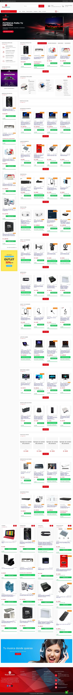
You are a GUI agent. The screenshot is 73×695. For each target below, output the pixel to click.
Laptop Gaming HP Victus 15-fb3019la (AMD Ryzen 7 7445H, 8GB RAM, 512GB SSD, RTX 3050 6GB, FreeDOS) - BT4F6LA (65, 352)
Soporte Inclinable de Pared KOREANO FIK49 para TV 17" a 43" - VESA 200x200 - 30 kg (26, 254)
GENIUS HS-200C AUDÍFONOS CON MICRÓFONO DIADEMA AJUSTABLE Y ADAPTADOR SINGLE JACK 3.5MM (39, 318)
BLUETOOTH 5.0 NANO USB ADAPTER (25, 473)
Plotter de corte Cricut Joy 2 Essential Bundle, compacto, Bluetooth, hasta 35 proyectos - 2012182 (9, 160)
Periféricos (34, 679)
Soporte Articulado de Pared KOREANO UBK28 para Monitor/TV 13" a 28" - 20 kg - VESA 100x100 (39, 254)
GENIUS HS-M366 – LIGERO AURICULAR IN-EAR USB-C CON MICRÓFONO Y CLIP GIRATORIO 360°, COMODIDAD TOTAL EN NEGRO (65, 319)
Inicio (20, 11)
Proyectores (66, 93)
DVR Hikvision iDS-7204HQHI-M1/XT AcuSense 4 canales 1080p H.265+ (25, 507)
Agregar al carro (10, 116)
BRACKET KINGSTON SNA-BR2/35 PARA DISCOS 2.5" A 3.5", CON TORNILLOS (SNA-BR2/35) (25, 156)
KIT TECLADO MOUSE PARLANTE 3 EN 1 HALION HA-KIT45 (38, 189)
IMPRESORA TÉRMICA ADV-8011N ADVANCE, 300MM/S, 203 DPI (38, 287)
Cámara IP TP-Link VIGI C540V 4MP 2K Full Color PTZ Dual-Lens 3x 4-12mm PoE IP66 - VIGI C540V (38, 506)
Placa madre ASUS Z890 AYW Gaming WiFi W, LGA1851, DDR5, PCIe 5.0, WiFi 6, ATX (9, 210)
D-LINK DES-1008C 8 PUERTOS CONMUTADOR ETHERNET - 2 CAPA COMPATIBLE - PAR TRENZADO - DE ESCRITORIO (65, 474)
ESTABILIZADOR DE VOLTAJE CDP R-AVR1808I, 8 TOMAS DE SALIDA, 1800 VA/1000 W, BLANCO (65, 417)
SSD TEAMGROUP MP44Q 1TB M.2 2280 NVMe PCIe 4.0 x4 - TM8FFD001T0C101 (8, 135)
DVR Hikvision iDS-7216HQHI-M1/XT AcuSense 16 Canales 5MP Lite (65, 507)
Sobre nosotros (46, 673)
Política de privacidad (48, 678)
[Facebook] (8, 686)
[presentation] (4, 26)
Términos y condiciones (48, 679)
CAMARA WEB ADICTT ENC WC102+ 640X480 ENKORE (64, 254)
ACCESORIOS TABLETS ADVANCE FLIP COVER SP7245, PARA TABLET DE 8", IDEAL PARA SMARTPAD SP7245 (8, 622)
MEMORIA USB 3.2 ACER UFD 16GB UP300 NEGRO (65, 155)
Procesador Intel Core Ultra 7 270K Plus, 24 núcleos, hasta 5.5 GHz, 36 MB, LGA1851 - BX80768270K (9, 235)
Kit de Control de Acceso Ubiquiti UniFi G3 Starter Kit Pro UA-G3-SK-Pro (52, 506)
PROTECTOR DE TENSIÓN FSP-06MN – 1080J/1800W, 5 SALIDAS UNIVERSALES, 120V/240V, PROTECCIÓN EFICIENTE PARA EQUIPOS (38, 418)
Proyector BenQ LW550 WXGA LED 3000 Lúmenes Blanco (38, 221)
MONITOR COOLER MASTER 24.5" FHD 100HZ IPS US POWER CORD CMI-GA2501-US (25, 384)
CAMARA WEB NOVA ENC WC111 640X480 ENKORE (51, 254)
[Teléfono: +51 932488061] (56, 680)
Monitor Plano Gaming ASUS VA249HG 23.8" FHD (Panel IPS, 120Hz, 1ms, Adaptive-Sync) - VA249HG (39, 384)
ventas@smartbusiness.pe (63, 684)
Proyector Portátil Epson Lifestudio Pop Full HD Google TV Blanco (51, 221)
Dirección (45, 674)
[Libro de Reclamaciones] (56, 687)
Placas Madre (31, 87)
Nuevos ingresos (29, 11)
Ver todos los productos (11, 247)
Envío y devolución (47, 681)
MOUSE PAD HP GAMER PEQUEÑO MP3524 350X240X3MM (64, 189)
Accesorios (34, 673)
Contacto (23, 11)
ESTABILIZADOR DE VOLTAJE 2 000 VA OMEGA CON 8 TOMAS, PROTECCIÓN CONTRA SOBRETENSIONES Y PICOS (26, 418)
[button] (9, 11)
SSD (30, 93)
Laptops (33, 676)
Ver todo (46, 71)
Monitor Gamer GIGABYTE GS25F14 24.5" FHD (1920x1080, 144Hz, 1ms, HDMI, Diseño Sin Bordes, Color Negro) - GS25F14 (52, 385)
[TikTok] (12, 686)
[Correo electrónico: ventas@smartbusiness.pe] (56, 683)
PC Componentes (35, 674)
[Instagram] (10, 686)
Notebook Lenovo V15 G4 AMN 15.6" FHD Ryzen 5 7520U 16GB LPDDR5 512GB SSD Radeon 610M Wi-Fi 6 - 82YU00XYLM (25, 123)
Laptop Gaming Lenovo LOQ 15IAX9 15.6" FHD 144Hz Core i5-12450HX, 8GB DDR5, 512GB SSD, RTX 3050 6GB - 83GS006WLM (39, 352)
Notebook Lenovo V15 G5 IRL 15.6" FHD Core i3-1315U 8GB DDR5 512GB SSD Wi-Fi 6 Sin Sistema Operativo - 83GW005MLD (65, 123)
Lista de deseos (65, 1)
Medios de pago (23, 674)
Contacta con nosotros (48, 676)
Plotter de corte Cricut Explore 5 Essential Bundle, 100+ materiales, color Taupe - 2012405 (9, 185)
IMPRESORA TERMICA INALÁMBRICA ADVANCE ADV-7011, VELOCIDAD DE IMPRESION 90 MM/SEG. (52, 287)
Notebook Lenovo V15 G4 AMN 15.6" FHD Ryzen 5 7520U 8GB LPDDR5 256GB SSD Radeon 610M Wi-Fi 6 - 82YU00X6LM (52, 123)
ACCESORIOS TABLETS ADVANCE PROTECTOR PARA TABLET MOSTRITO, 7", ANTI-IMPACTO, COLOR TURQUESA (8, 596)
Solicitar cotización (9, 140)
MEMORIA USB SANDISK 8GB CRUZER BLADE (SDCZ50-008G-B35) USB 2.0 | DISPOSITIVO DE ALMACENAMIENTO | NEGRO (39, 156)
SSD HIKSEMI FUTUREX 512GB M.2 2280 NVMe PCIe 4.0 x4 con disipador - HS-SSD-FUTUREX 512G (9, 110)
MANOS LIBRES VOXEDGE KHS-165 (51, 318)
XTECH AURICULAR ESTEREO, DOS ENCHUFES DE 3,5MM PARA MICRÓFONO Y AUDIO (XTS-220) (52, 189)
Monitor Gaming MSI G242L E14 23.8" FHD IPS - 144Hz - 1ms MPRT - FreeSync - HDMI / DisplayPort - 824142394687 (65, 385)
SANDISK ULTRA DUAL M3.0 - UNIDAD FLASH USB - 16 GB (52, 155)
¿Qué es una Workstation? (9, 88)
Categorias (36, 11)
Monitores (34, 678)
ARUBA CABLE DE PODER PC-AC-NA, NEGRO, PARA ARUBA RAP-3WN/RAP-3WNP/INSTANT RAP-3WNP (52, 473)
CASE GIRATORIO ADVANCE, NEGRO (7, 568)
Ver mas (43, 11)
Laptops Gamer (49, 87)
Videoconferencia (67, 95)
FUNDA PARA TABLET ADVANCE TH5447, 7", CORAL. (8, 542)
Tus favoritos (23, 673)
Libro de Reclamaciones (62, 687)
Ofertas (40, 11)
